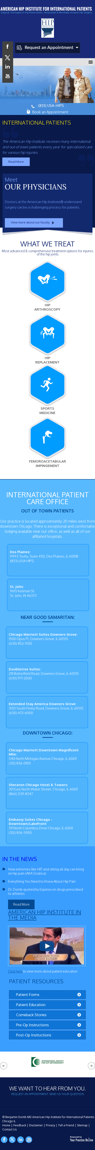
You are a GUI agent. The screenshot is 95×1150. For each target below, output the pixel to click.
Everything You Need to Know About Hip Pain (42, 881)
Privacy (50, 1125)
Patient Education (30, 1004)
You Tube (29, 1139)
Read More (16, 161)
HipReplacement (47, 360)
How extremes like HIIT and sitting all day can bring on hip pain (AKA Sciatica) (46, 871)
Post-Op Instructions (33, 1035)
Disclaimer (36, 1125)
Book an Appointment (50, 112)
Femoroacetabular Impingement (47, 463)
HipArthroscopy (47, 307)
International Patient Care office (47, 498)
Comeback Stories (31, 1015)
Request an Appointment (49, 48)
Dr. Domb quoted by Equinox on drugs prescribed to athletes (45, 891)
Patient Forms (27, 994)
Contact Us (9, 1129)
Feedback (19, 1125)
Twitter (12, 1139)
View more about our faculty (30, 222)
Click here (15, 971)
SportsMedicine (47, 410)
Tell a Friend (66, 1125)
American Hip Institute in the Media (44, 914)
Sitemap (82, 1125)
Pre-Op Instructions (32, 1025)
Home (6, 1125)
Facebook (4, 1139)
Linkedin (20, 1139)
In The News (19, 858)
